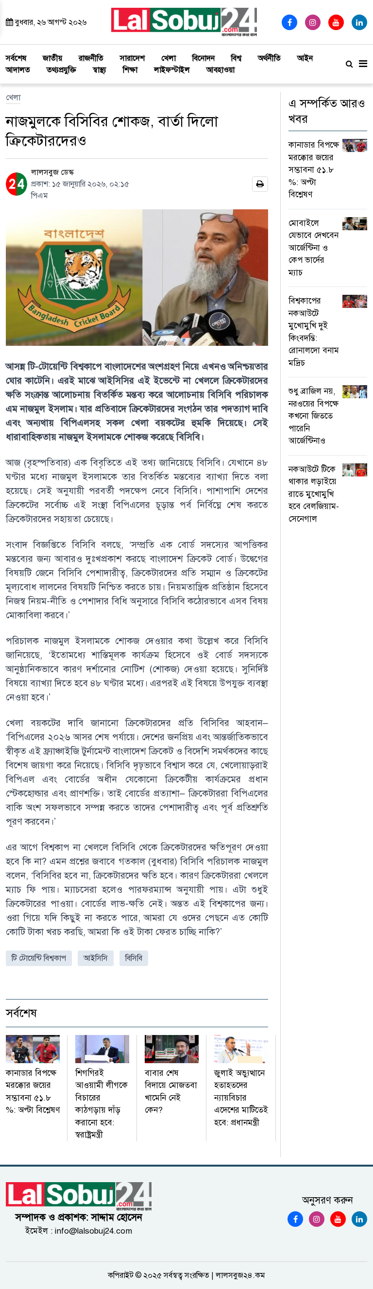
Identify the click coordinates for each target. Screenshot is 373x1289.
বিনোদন (203, 58)
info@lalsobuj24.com (93, 1231)
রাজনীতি (91, 58)
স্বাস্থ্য (99, 70)
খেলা (168, 58)
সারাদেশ (132, 58)
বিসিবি (133, 958)
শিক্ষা (130, 70)
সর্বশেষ (16, 58)
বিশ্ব (236, 58)
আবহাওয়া (220, 70)
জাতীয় (52, 58)
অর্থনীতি (269, 58)
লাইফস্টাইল (172, 70)
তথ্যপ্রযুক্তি (61, 70)
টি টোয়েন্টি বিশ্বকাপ (39, 958)
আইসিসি (96, 958)
